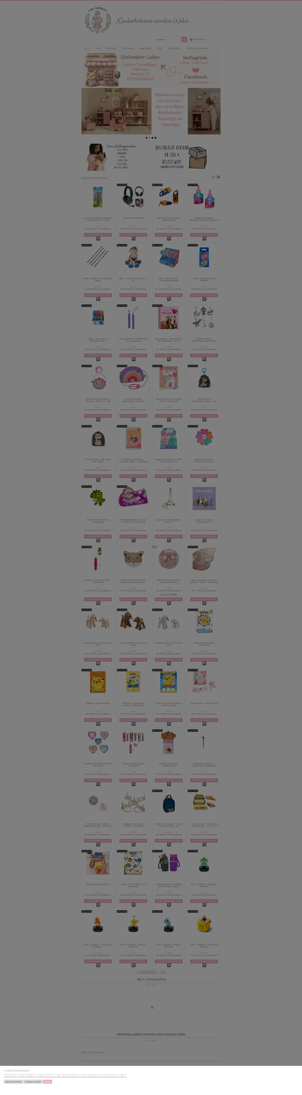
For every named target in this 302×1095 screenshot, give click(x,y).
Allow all (48, 1082)
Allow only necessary (13, 1082)
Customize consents (33, 1082)
